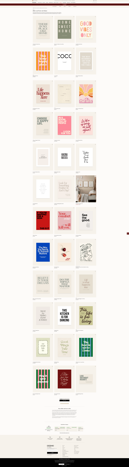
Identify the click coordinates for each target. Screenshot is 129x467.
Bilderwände (64, 2)
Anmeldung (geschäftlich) (65, 456)
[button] (64, 465)
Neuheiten (44, 2)
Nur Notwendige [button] (67, 464)
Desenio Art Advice (76, 445)
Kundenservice (76, 446)
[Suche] (93, 2)
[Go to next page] (68, 403)
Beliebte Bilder (40, 2)
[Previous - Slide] (53, 428)
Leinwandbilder (51, 2)
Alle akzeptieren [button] (61, 464)
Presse (63, 446)
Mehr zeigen (64, 400)
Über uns (63, 445)
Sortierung (74, 6)
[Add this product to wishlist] (52, 16)
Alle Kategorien (54, 6)
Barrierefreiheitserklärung (65, 451)
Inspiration (68, 2)
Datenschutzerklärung (51, 454)
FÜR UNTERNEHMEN (73, 2)
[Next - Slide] (83, 428)
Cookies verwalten (76, 453)
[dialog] (64, 462)
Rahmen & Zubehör (56, 2)
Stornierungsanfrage (76, 452)
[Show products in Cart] (96, 2)
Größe (69, 6)
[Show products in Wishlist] (94, 2)
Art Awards (63, 455)
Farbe (60, 6)
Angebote (60, 2)
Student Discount (64, 452)
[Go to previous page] (60, 403)
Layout (64, 6)
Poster (47, 2)
